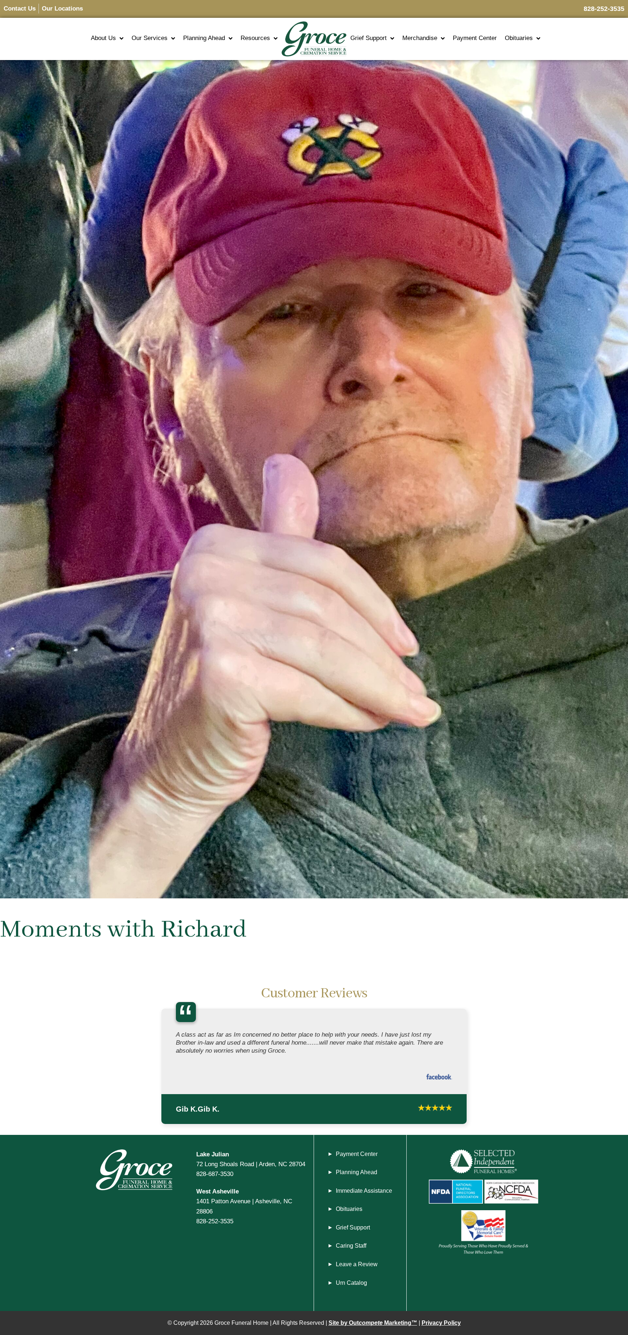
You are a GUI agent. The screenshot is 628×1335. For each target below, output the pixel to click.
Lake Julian (212, 1157)
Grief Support (368, 38)
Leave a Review (357, 1268)
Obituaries (519, 38)
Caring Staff (351, 1249)
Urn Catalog (351, 1286)
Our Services (150, 38)
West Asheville (217, 1194)
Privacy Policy (441, 1326)
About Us (103, 38)
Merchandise (419, 38)
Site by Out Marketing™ (373, 1326)
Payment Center (475, 38)
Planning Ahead (204, 38)
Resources (255, 38)
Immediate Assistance (364, 1194)
